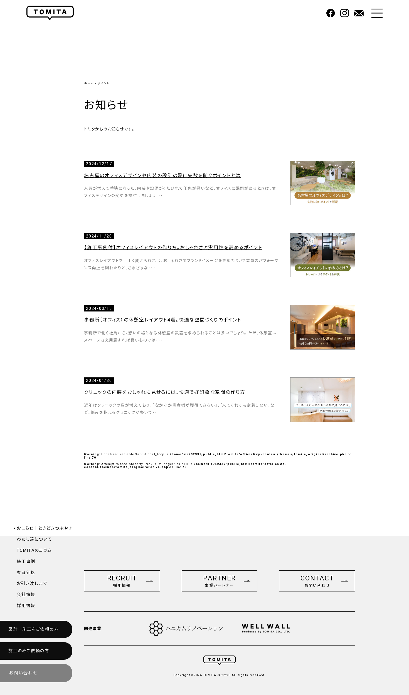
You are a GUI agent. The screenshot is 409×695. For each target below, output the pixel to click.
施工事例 (26, 561)
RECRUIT (122, 581)
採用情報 (26, 605)
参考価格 (26, 572)
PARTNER (219, 581)
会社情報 (26, 594)
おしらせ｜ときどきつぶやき (44, 528)
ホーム (88, 83)
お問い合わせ (23, 673)
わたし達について (34, 539)
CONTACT (317, 581)
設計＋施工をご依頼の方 (33, 629)
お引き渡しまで (32, 583)
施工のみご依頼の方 (28, 650)
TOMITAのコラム (34, 550)
